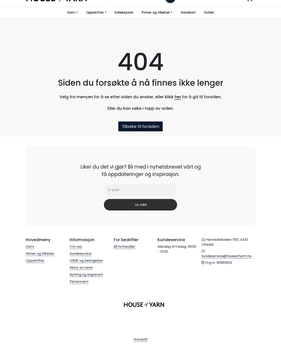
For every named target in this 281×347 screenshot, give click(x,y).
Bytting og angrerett (86, 274)
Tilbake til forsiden (140, 126)
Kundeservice (81, 253)
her (178, 97)
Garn (71, 12)
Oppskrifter (95, 12)
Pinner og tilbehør (156, 12)
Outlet (209, 12)
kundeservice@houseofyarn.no (227, 256)
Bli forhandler (124, 246)
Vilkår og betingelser (86, 260)
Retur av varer (81, 267)
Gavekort (188, 12)
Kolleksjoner (124, 12)
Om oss (76, 246)
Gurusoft (141, 339)
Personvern (79, 281)
